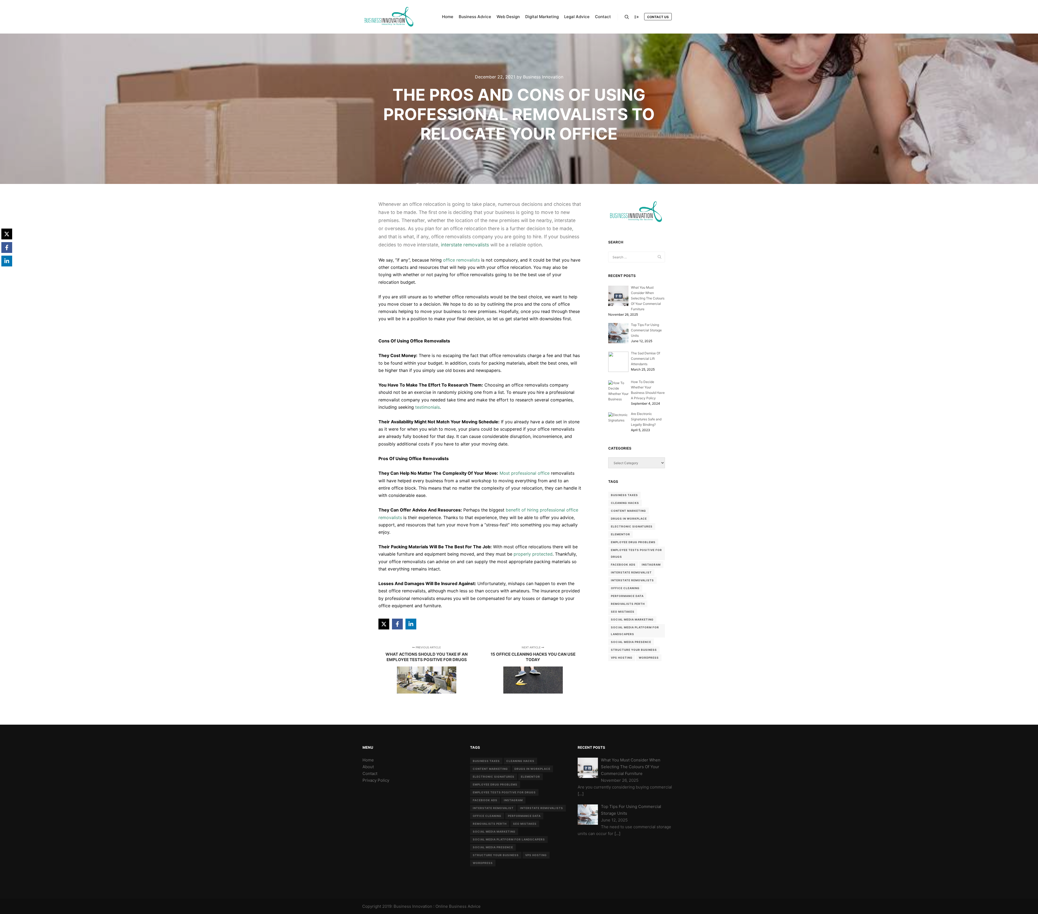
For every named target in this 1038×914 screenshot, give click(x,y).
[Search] (627, 17)
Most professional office (525, 473)
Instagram (651, 564)
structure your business (634, 649)
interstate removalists (465, 245)
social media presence (631, 642)
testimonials (427, 407)
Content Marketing (628, 510)
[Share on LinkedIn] (410, 624)
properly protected (533, 554)
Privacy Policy (375, 780)
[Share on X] (383, 624)
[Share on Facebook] (397, 624)
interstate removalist (631, 572)
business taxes (624, 495)
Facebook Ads (623, 564)
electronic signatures (632, 526)
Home (368, 760)
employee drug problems (633, 542)
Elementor (620, 534)
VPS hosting (622, 657)
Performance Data (627, 596)
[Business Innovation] (389, 17)
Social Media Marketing (632, 619)
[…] (581, 793)
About (368, 766)
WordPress (649, 657)
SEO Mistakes (622, 611)
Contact (369, 773)
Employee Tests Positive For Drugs (636, 553)
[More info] (636, 17)
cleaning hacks (625, 502)
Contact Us (658, 17)
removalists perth (628, 603)
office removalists (461, 260)
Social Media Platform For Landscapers (635, 631)
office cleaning (625, 588)
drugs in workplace (629, 518)
